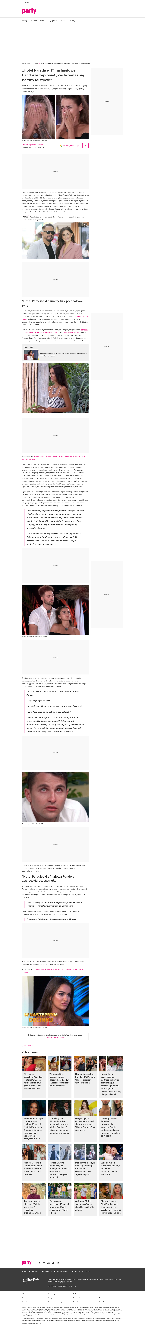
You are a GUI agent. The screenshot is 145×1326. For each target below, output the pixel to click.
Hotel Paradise (28, 1045)
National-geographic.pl (55, 1302)
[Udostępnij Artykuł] (85, 145)
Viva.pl (101, 1294)
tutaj (40, 1323)
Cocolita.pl (25, 1302)
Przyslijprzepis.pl (78, 1302)
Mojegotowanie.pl (53, 1298)
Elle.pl (24, 1294)
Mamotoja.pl (51, 1294)
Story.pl (101, 1302)
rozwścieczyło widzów (71, 332)
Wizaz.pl (101, 1298)
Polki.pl (75, 1294)
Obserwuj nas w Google (71, 146)
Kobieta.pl (76, 1298)
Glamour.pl (25, 1298)
